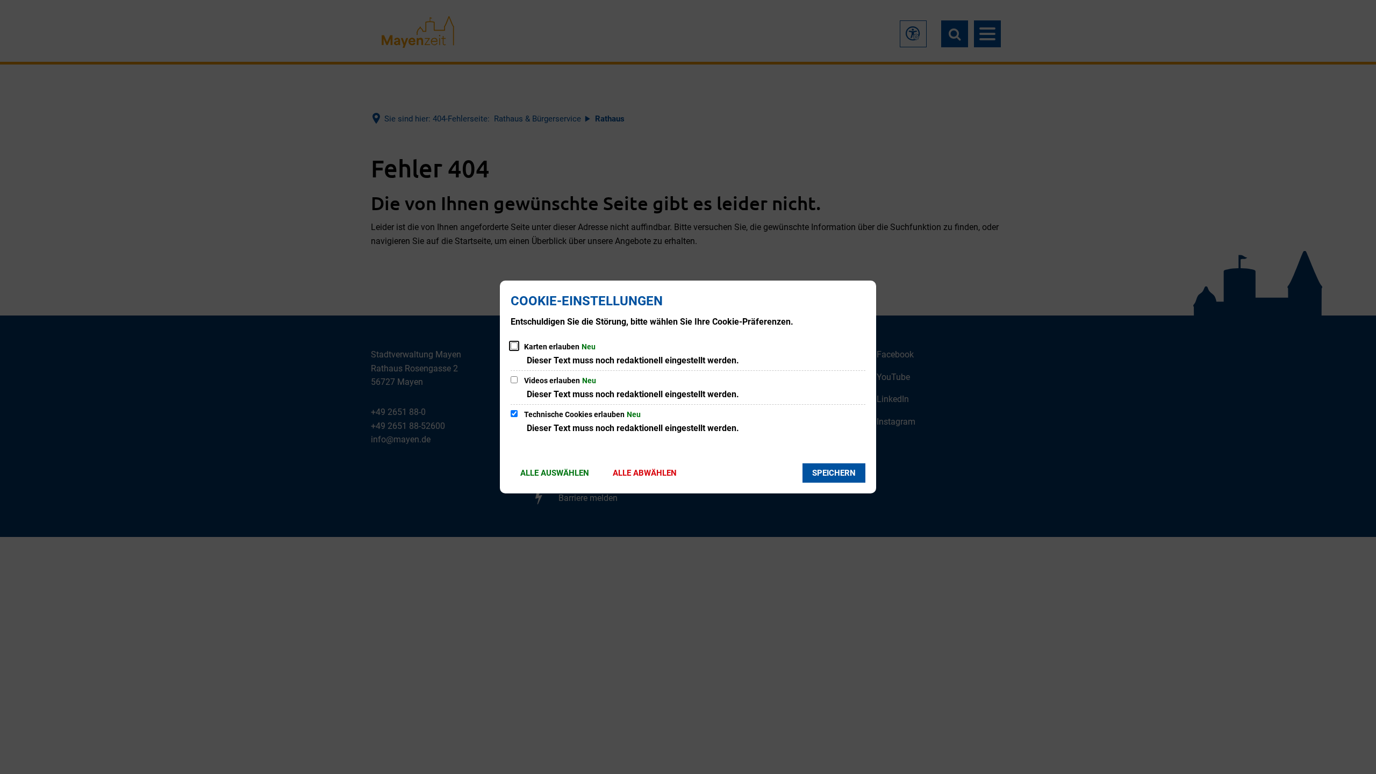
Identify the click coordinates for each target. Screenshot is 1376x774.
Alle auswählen (554, 473)
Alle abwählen (645, 473)
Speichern (834, 473)
